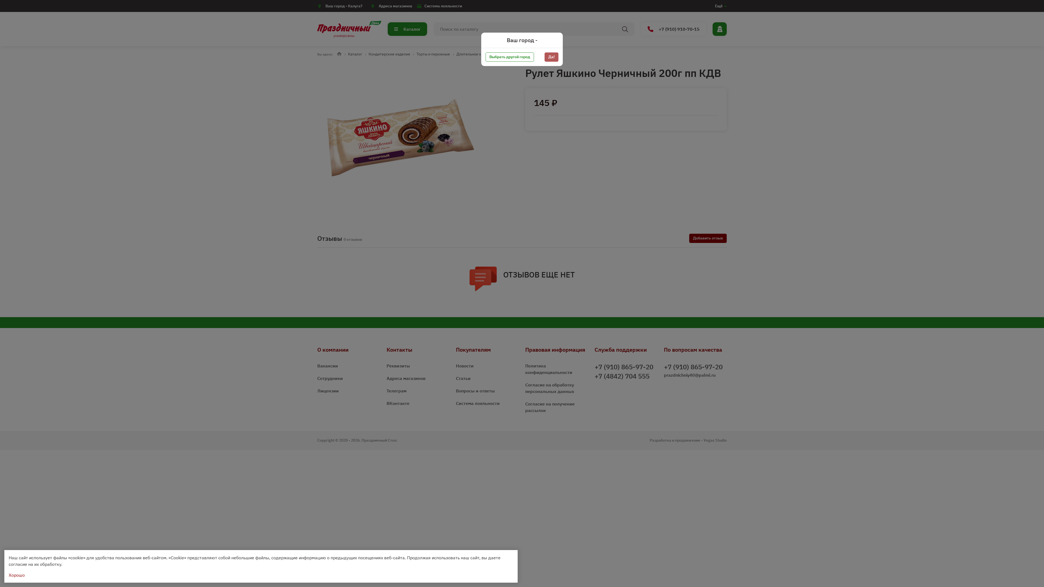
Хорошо (17, 575)
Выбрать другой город (509, 56)
